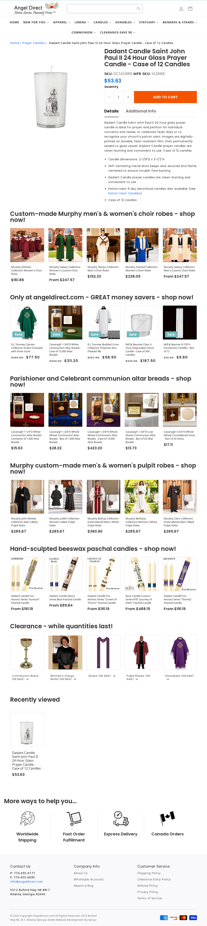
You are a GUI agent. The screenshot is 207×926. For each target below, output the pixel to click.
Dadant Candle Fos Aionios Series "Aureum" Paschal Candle (25, 599)
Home (14, 43)
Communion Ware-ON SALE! (26, 677)
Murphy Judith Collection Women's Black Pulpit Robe (64, 522)
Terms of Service (149, 898)
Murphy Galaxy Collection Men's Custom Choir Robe (179, 268)
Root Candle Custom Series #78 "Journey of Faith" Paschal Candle (139, 599)
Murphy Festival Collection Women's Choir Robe (141, 268)
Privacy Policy (147, 892)
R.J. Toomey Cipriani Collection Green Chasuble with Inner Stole (27, 348)
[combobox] (105, 8)
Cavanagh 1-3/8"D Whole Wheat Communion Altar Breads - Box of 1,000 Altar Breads (64, 437)
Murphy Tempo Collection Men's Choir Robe (103, 268)
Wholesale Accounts (89, 879)
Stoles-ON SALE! (100, 676)
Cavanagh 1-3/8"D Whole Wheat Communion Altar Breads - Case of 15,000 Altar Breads (102, 437)
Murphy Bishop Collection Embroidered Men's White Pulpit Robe (103, 522)
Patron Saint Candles (124, 193)
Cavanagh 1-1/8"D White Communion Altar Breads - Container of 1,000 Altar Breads (27, 437)
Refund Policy (147, 885)
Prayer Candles (33, 43)
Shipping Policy (149, 873)
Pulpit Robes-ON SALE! (138, 677)
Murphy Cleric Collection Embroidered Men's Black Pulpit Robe (179, 522)
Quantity (111, 87)
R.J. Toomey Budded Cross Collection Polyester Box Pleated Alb (103, 348)
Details (111, 111)
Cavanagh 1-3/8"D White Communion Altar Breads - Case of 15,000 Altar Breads (65, 349)
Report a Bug (83, 885)
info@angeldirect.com (26, 881)
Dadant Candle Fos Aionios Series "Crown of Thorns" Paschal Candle (102, 599)
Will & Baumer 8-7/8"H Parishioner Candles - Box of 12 (179, 348)
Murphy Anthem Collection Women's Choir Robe (26, 270)
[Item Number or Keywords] (138, 8)
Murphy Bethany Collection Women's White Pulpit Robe (141, 522)
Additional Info (141, 111)
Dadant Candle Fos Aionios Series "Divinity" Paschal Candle (178, 599)
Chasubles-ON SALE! (179, 676)
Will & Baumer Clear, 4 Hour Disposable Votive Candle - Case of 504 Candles (140, 349)
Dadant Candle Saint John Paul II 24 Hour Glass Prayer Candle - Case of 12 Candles (26, 760)
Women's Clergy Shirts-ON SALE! (62, 677)
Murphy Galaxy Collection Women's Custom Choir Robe (64, 270)
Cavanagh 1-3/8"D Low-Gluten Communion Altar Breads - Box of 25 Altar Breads (141, 437)
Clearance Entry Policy (154, 879)
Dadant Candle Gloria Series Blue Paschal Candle (65, 597)
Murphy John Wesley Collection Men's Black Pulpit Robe (24, 522)
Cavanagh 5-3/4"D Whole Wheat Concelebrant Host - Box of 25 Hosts (179, 435)
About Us (81, 873)
